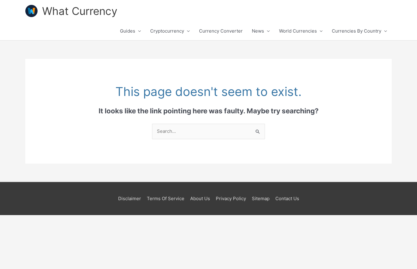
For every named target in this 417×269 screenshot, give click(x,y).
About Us (200, 198)
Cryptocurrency (167, 31)
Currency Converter (221, 31)
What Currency (79, 11)
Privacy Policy (231, 198)
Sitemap (261, 198)
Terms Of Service (165, 198)
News (258, 31)
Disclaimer (129, 198)
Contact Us (287, 198)
